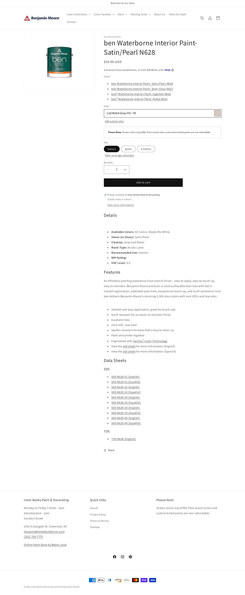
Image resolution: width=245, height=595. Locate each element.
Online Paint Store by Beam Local (45, 545)
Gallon (112, 149)
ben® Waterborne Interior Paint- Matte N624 (139, 99)
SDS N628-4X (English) (125, 418)
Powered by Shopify (70, 586)
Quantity (108, 162)
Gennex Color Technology (150, 341)
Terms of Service (99, 520)
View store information (120, 205)
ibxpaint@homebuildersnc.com (44, 532)
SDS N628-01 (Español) (126, 382)
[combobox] (162, 113)
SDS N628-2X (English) (125, 397)
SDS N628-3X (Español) (126, 413)
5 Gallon (146, 149)
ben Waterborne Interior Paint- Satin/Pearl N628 (142, 84)
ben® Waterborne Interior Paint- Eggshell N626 (141, 94)
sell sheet (129, 346)
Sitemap (95, 527)
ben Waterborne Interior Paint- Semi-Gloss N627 (142, 89)
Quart (128, 149)
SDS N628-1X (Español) (126, 392)
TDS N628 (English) (123, 439)
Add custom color (114, 121)
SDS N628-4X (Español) (126, 423)
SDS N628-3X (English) (125, 408)
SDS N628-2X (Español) (126, 402)
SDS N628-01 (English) (125, 377)
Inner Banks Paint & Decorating (46, 586)
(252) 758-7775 (33, 537)
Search (94, 508)
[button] (78, 14)
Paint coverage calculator (119, 155)
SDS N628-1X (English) (125, 387)
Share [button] (111, 450)
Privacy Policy (98, 514)
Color (106, 106)
